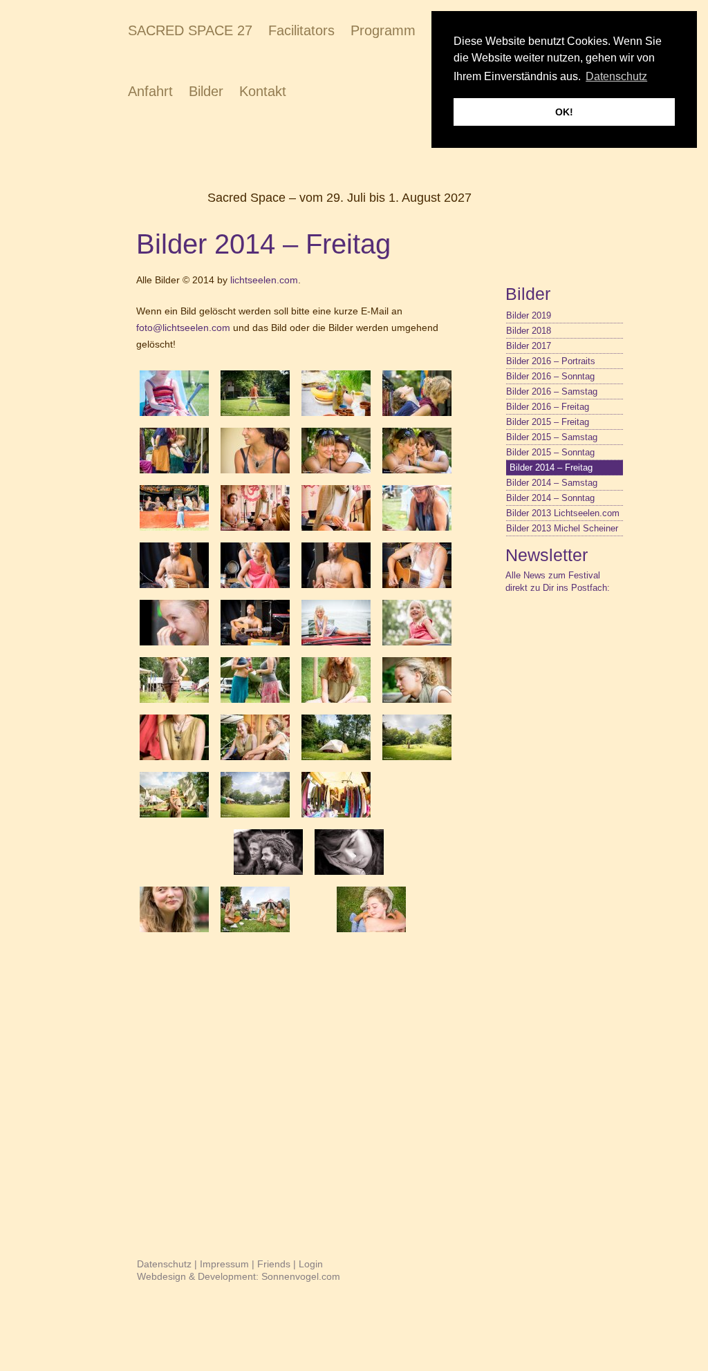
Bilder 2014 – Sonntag (550, 498)
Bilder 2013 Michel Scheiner (562, 528)
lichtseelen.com (264, 279)
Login (311, 1263)
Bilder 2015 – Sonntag (550, 452)
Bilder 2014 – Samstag (551, 483)
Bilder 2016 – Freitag (547, 406)
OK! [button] (564, 111)
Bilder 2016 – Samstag (551, 391)
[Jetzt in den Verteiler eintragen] (502, 603)
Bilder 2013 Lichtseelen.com (563, 513)
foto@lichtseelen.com (183, 327)
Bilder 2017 (528, 346)
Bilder (206, 91)
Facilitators (301, 30)
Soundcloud (614, 628)
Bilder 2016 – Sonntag (550, 376)
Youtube (590, 628)
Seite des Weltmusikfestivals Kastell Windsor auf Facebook (517, 628)
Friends (273, 1263)
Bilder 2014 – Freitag (551, 467)
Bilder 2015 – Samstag (551, 437)
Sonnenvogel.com (300, 1276)
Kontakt (262, 91)
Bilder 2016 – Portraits (550, 361)
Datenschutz (164, 1263)
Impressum (224, 1263)
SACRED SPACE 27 (190, 30)
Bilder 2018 (528, 330)
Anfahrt (150, 91)
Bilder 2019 (528, 315)
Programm (383, 30)
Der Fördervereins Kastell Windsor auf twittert (541, 628)
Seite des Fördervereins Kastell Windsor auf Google (566, 628)
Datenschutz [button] (616, 76)
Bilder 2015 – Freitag (547, 422)
